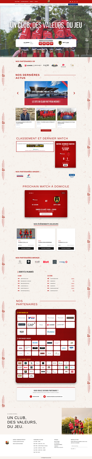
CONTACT (56, 446)
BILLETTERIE (56, 441)
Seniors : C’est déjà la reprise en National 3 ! (46, 122)
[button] (17, 93)
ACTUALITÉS (56, 443)
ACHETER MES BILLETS (46, 214)
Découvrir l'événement (26, 248)
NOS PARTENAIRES (58, 444)
